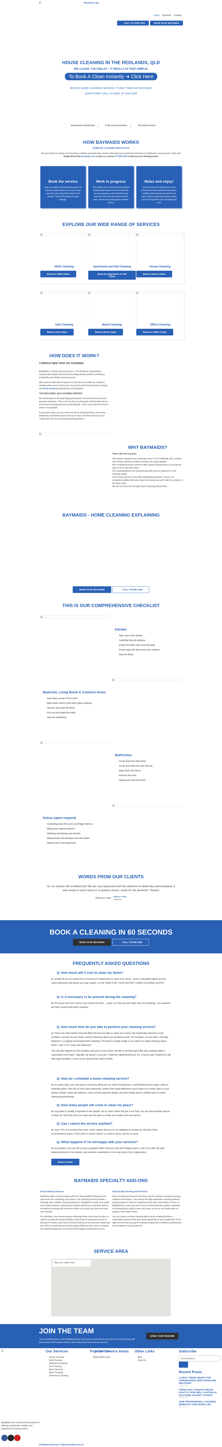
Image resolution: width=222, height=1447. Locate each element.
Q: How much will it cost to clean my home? (90, 972)
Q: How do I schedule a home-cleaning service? (93, 1078)
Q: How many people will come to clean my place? (95, 1105)
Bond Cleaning (112, 324)
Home (157, 15)
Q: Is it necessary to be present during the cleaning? (96, 997)
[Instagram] (11, 1438)
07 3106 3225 (120, 156)
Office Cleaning (160, 324)
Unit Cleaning (64, 324)
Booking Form (88, 156)
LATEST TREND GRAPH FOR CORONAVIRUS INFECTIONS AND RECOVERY (197, 1380)
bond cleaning (50, 388)
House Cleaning (160, 266)
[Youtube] (17, 1438)
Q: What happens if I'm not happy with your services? (97, 1142)
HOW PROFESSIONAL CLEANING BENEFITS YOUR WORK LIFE (197, 1403)
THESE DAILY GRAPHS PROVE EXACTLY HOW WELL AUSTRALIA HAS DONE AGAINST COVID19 (198, 1392)
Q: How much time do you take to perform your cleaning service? (106, 1027)
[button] (111, 972)
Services (166, 15)
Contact (178, 15)
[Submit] (183, 1365)
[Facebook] (4, 1438)
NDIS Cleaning (64, 266)
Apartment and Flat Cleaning (112, 266)
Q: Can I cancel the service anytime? (84, 1123)
